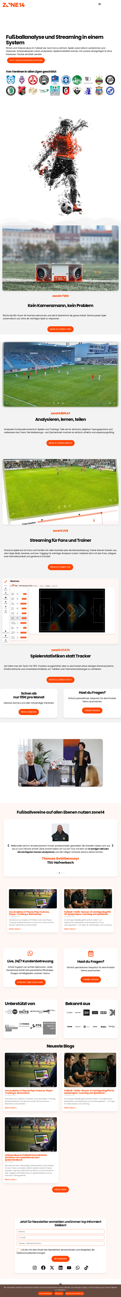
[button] (100, 4)
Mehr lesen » (15, 929)
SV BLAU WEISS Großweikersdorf (110, 91)
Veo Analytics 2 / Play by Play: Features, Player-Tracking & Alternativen (29, 913)
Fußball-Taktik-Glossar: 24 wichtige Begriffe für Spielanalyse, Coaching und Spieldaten (87, 913)
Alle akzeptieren (45, 1293)
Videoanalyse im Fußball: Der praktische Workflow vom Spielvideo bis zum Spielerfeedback (26, 1157)
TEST (11, 76)
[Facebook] (43, 1267)
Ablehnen (59, 1293)
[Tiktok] (86, 1267)
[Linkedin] (60, 1267)
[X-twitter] (51, 1267)
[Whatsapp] (77, 1267)
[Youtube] (69, 1267)
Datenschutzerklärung (74, 1293)
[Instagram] (34, 1267)
